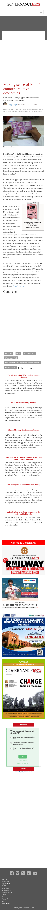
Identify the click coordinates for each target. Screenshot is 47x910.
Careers (4, 895)
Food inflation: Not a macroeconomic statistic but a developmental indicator (23, 458)
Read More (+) (18, 286)
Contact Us (5, 899)
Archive (4, 901)
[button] (5, 561)
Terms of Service (6, 890)
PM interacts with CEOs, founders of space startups (23, 376)
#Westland (6, 109)
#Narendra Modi (32, 109)
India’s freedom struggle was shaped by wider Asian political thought (23, 513)
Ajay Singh (13, 104)
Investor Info (5, 881)
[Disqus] (23, 321)
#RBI (12, 109)
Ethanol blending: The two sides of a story (23, 430)
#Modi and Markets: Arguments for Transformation (23, 110)
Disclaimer (5, 886)
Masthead (4, 897)
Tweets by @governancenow (23, 772)
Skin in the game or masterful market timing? (23, 484)
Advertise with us (7, 892)
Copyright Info (6, 884)
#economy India (21, 109)
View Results (23, 760)
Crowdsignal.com (22, 763)
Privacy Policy (6, 888)
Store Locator (6, 903)
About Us (4, 879)
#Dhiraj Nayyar (37, 111)
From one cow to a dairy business (23, 402)
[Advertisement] (23, 56)
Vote (22, 757)
